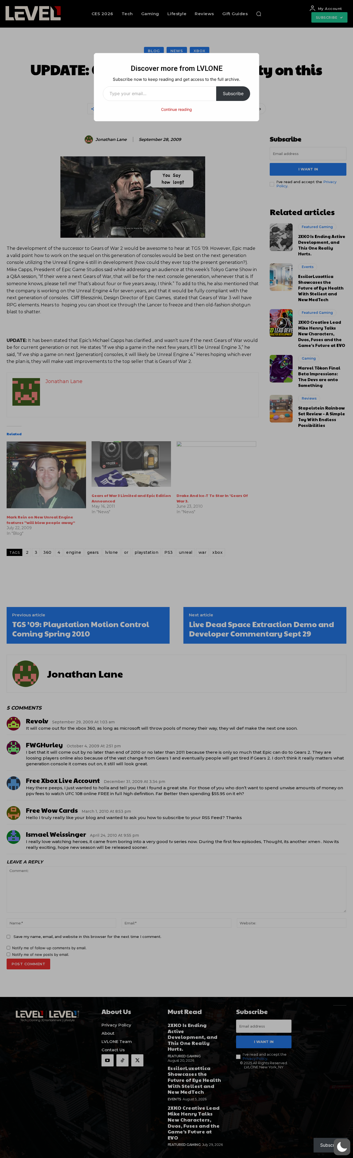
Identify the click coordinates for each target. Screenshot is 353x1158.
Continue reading (176, 109)
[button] (342, 1147)
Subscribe (233, 93)
